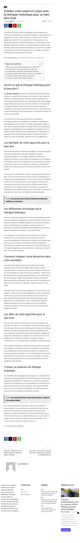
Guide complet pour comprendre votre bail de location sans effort (48, 509)
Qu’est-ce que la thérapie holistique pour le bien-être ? (23, 67)
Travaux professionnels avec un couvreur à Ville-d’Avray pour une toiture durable (49, 501)
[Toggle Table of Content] (39, 64)
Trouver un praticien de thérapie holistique (20, 78)
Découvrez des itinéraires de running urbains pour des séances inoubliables (49, 493)
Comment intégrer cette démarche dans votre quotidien (24, 73)
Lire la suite (65, 530)
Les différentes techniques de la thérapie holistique (23, 71)
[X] (10, 26)
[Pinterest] (15, 26)
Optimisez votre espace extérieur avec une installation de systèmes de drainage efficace (40, 453)
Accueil (6, 4)
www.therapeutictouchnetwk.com (32, 58)
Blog (11, 4)
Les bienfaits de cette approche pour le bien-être (21, 69)
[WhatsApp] (19, 26)
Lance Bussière (10, 21)
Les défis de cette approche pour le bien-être (20, 76)
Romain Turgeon (65, 512)
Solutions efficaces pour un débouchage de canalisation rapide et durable (13, 453)
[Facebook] (6, 26)
